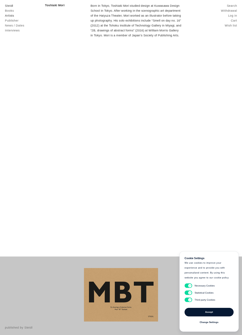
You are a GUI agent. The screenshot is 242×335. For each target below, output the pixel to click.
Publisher (12, 20)
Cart (234, 20)
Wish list (231, 25)
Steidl (9, 5)
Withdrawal (229, 10)
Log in (232, 15)
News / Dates (14, 25)
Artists (9, 15)
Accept (209, 312)
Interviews (12, 30)
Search (232, 5)
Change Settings (209, 322)
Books (9, 10)
